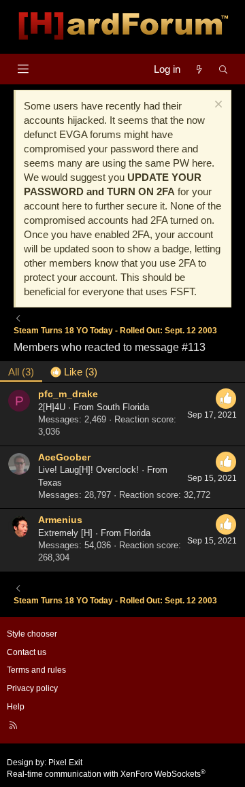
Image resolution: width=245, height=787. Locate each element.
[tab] (73, 371)
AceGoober (64, 457)
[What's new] (199, 69)
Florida (137, 533)
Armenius (60, 519)
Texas (50, 483)
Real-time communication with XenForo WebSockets (106, 774)
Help (15, 706)
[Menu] (23, 69)
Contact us (26, 652)
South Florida (123, 407)
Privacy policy (32, 688)
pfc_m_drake (68, 393)
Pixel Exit (65, 762)
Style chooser (32, 634)
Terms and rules (36, 670)
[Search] (223, 69)
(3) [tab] (21, 372)
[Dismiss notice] (217, 106)
